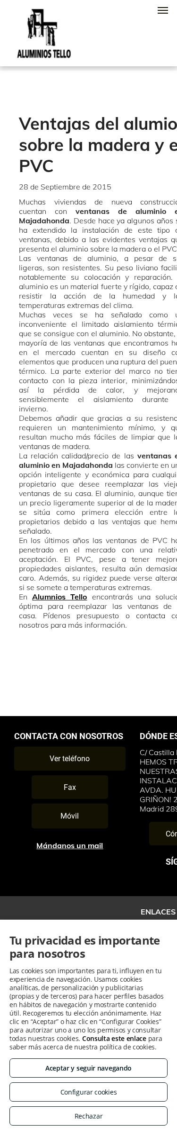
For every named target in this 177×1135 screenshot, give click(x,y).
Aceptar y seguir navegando (88, 1068)
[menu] (162, 10)
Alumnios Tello (59, 596)
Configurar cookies (88, 1092)
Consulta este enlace (114, 1038)
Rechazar (89, 1115)
